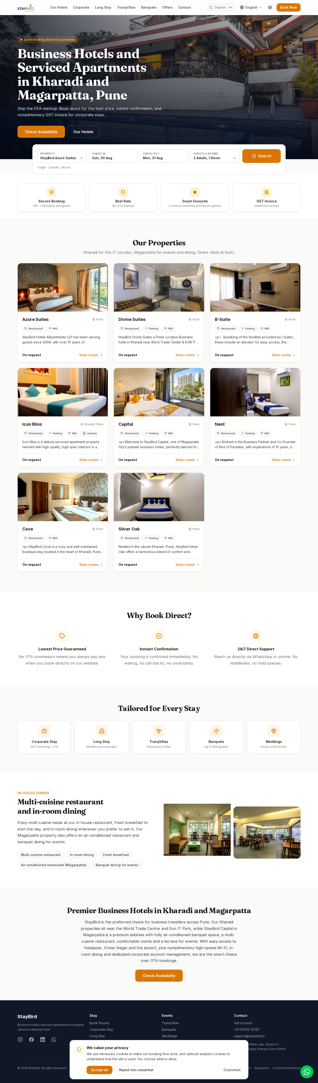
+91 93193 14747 (247, 1029)
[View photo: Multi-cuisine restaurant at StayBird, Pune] (197, 830)
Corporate (81, 7)
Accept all (99, 1070)
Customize (232, 1070)
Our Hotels (59, 7)
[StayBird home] (26, 7)
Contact (184, 7)
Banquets (149, 7)
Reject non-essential (136, 1070)
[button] (62, 312)
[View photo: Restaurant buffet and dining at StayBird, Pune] (267, 832)
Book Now (288, 7)
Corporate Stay (101, 1029)
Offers (167, 7)
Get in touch (243, 1023)
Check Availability (41, 131)
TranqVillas (126, 7)
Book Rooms (99, 1023)
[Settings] (270, 7)
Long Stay (103, 7)
